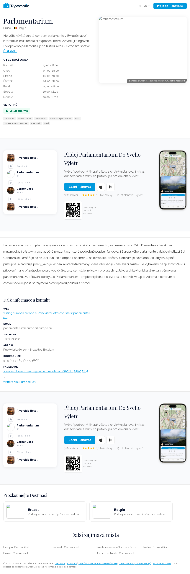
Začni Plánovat (80, 187)
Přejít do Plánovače (170, 5)
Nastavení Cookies (162, 563)
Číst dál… (10, 51)
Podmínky (72, 563)
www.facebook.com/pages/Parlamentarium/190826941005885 (45, 371)
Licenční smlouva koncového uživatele (97, 563)
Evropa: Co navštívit (16, 547)
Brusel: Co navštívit (15, 553)
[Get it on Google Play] (111, 187)
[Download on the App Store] (101, 187)
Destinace (60, 563)
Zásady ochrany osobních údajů (135, 563)
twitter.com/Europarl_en (19, 382)
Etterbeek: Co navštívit (64, 547)
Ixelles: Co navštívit (155, 547)
